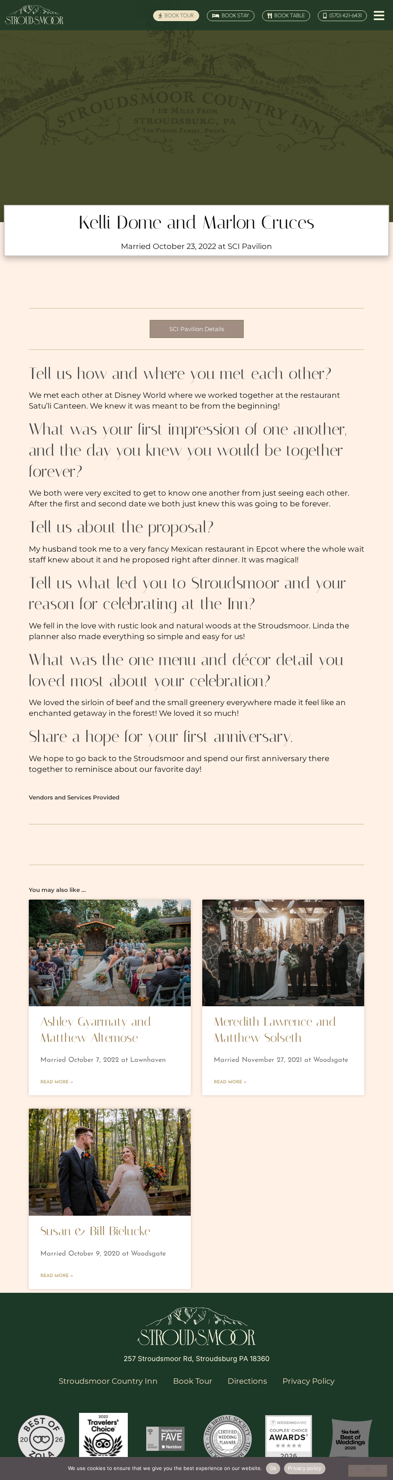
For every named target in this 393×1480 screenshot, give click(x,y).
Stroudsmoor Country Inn (108, 1381)
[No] (367, 1471)
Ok (273, 1468)
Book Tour (192, 1381)
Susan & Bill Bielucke (95, 1231)
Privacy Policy (308, 1381)
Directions (247, 1381)
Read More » (56, 1082)
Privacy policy (305, 1468)
